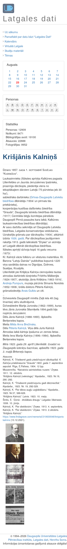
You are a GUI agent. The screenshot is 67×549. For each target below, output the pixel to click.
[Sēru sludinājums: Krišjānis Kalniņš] (15, 515)
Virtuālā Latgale (14, 46)
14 (57, 75)
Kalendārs (11, 41)
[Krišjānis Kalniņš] (15, 432)
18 (33, 78)
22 (9, 82)
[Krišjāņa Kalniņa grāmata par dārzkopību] (15, 474)
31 (25, 86)
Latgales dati (40, 540)
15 (9, 78)
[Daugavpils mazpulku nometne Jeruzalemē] (15, 494)
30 (17, 86)
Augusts (12, 64)
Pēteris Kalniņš (17, 328)
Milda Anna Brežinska (23, 324)
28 (57, 82)
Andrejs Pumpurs (13, 283)
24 (25, 82)
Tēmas (9, 55)
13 (49, 75)
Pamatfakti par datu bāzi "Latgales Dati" (28, 37)
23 (17, 82)
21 (57, 78)
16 (17, 78)
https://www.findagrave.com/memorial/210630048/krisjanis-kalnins (33, 418)
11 (33, 75)
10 (25, 75)
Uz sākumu (11, 32)
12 (41, 75)
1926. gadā (17, 238)
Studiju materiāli (14, 51)
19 (41, 78)
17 (25, 78)
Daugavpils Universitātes (41, 536)
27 (49, 82)
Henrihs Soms (58, 540)
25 (33, 82)
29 (9, 86)
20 (49, 78)
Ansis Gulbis (28, 290)
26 (41, 82)
